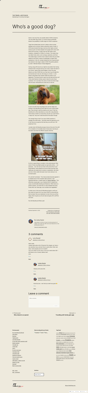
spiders (59, 355)
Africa (60, 332)
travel (71, 355)
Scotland (67, 350)
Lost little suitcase (16, 339)
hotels (69, 345)
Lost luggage (72, 347)
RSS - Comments (16, 372)
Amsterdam (63, 334)
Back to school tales (16, 365)
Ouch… (13, 348)
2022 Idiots (14, 334)
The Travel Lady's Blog (20, 15)
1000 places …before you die (18, 360)
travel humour (66, 356)
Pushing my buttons (16, 355)
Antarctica (68, 334)
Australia (71, 334)
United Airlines (67, 358)
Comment (56, 305)
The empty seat (15, 353)
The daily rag (15, 344)
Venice (71, 358)
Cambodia (62, 336)
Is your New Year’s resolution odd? (19, 341)
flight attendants (60, 343)
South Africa (69, 352)
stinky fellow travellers (55, 213)
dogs (49, 213)
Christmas (72, 336)
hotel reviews (66, 345)
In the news (61, 347)
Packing (73, 348)
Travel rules (14, 346)
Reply (29, 259)
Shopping (63, 352)
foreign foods (70, 343)
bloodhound (51, 211)
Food (67, 343)
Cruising (68, 340)
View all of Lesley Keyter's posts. (40, 227)
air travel (59, 334)
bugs (60, 336)
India (57, 347)
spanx (57, 355)
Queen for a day (15, 362)
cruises (63, 340)
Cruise (61, 340)
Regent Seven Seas (62, 350)
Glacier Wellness (52, 180)
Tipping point (15, 337)
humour (72, 345)
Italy (67, 347)
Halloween (61, 345)
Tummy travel (15, 358)
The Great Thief (15, 351)
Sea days (14, 336)
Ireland (65, 347)
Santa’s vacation (15, 343)
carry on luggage (66, 336)
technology (65, 355)
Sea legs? (14, 364)
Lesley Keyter (42, 263)
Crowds (58, 340)
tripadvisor (63, 358)
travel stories (58, 358)
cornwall (68, 337)
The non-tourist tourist (17, 357)
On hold (66, 348)
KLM (68, 347)
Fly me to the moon (16, 350)
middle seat (59, 349)
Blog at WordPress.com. (70, 385)
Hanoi (64, 345)
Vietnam (58, 360)
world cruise (61, 360)
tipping (68, 355)
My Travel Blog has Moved (18, 332)
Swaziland (62, 355)
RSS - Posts (14, 370)
